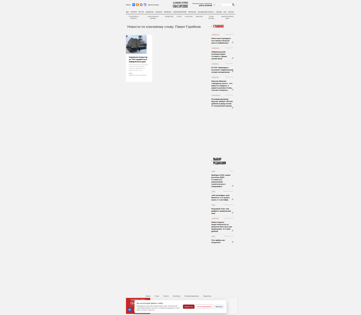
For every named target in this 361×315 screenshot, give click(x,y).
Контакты (176, 296)
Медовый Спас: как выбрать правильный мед (221, 211)
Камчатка (158, 12)
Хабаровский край (179, 12)
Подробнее (151, 310)
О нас (157, 296)
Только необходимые (204, 306)
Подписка (207, 296)
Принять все (189, 306)
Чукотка (231, 12)
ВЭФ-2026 (199, 16)
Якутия (141, 12)
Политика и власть (134, 17)
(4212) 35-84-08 (205, 5)
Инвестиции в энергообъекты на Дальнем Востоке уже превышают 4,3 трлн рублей (221, 226)
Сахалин (219, 12)
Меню (148, 296)
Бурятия (134, 12)
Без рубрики (216, 95)
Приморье (167, 12)
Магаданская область (206, 12)
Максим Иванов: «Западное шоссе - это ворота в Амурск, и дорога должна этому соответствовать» (221, 85)
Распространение (192, 296)
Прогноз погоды (153, 5)
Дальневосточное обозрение (138, 75)
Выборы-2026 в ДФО (227, 17)
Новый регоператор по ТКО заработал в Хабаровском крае (138, 59)
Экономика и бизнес (153, 17)
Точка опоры (211, 17)
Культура (189, 16)
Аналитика (215, 218)
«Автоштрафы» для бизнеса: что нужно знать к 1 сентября (220, 197)
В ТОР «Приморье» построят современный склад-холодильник (222, 70)
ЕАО (225, 12)
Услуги (166, 296)
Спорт (179, 16)
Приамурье (192, 12)
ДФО (127, 12)
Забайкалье (149, 12)
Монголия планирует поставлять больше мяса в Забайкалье (221, 40)
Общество (169, 16)
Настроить (219, 306)
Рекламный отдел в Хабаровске (202, 3)
